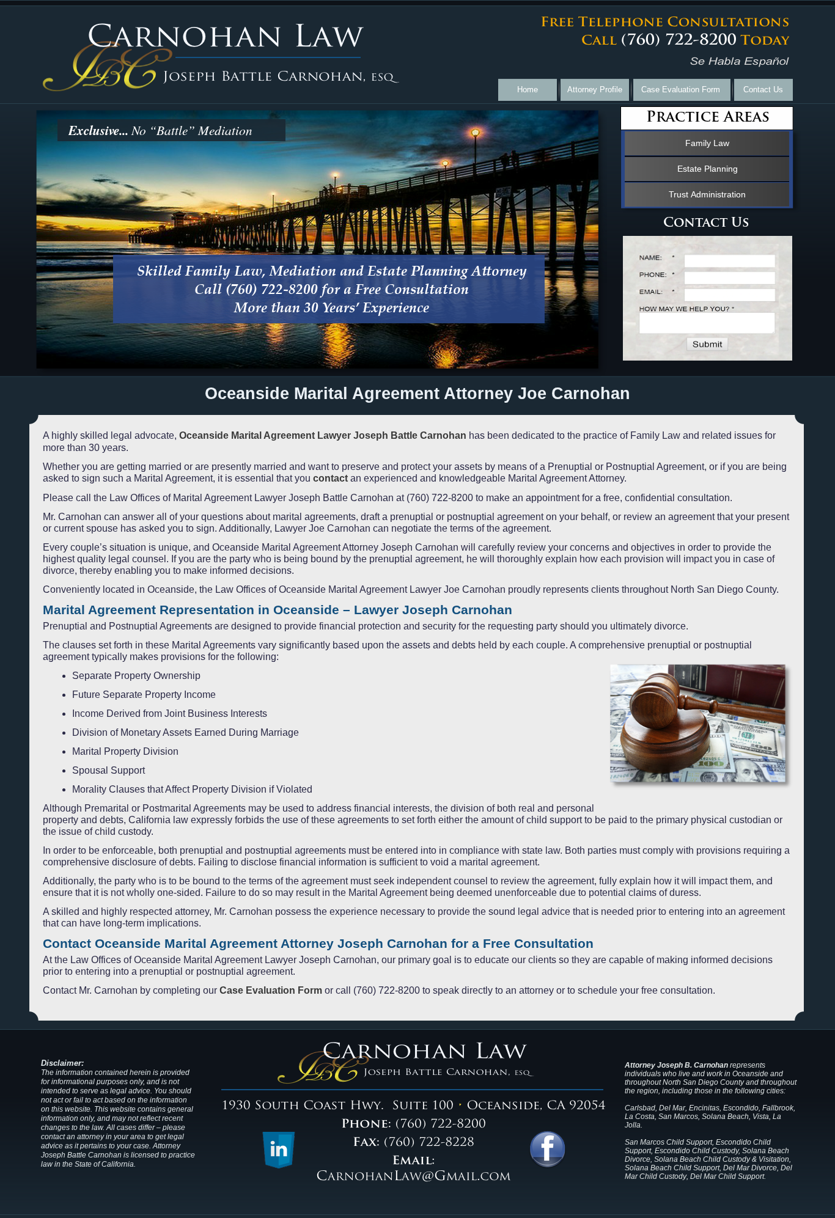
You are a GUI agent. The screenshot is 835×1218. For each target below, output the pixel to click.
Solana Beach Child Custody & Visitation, (722, 1159)
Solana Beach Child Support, (674, 1168)
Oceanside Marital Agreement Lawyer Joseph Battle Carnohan (322, 435)
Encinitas (704, 1108)
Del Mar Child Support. (728, 1176)
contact (330, 478)
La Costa (640, 1116)
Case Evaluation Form (270, 990)
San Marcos (678, 1116)
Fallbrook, (778, 1108)
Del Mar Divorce (750, 1168)
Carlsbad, (641, 1108)
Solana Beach (725, 1116)
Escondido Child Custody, (697, 1150)
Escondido (741, 1108)
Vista (760, 1116)
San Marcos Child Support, (669, 1142)
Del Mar (672, 1108)
